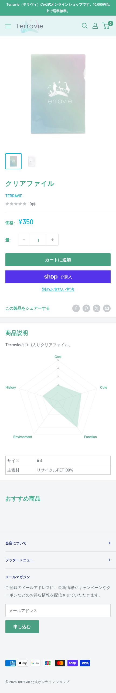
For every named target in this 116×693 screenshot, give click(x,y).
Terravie (13, 196)
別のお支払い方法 (58, 289)
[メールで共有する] (107, 308)
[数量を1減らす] (24, 239)
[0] (106, 26)
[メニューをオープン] (8, 26)
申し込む (22, 626)
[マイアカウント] (95, 26)
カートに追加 (58, 259)
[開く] (85, 26)
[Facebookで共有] (76, 308)
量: (8, 239)
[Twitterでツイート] (96, 308)
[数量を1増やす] (52, 239)
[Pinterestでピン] (86, 308)
